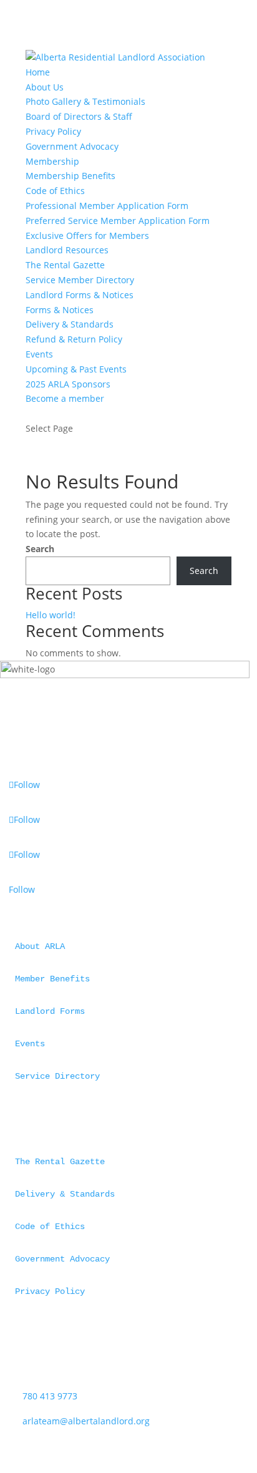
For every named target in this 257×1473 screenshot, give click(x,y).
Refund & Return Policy (74, 339)
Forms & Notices (60, 310)
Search (40, 549)
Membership (52, 161)
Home (38, 72)
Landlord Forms (50, 1011)
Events (39, 354)
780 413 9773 (49, 1396)
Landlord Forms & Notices (79, 295)
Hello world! (50, 615)
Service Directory (57, 1076)
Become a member (65, 398)
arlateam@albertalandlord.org (86, 1421)
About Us (45, 87)
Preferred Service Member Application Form (118, 220)
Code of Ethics (55, 191)
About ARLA (40, 946)
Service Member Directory (80, 280)
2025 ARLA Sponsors (68, 384)
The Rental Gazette (65, 265)
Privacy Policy (53, 131)
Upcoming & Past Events (76, 369)
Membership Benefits (70, 176)
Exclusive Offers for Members (87, 235)
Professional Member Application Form (107, 205)
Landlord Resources (67, 250)
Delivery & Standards (70, 324)
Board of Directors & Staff (79, 116)
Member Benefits (52, 979)
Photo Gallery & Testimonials (85, 101)
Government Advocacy (72, 146)
